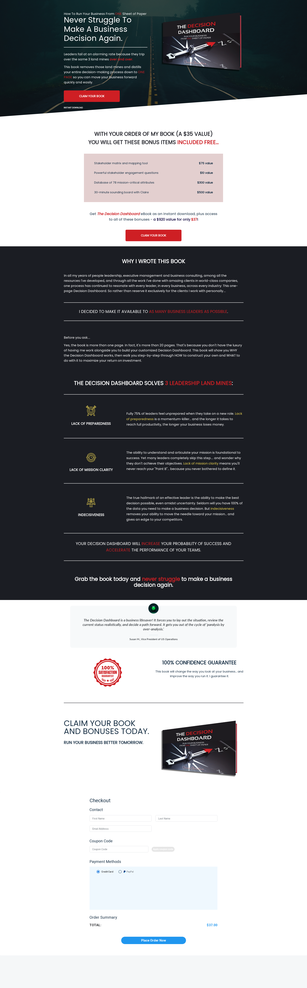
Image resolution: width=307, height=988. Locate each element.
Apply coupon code (163, 849)
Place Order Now (153, 940)
